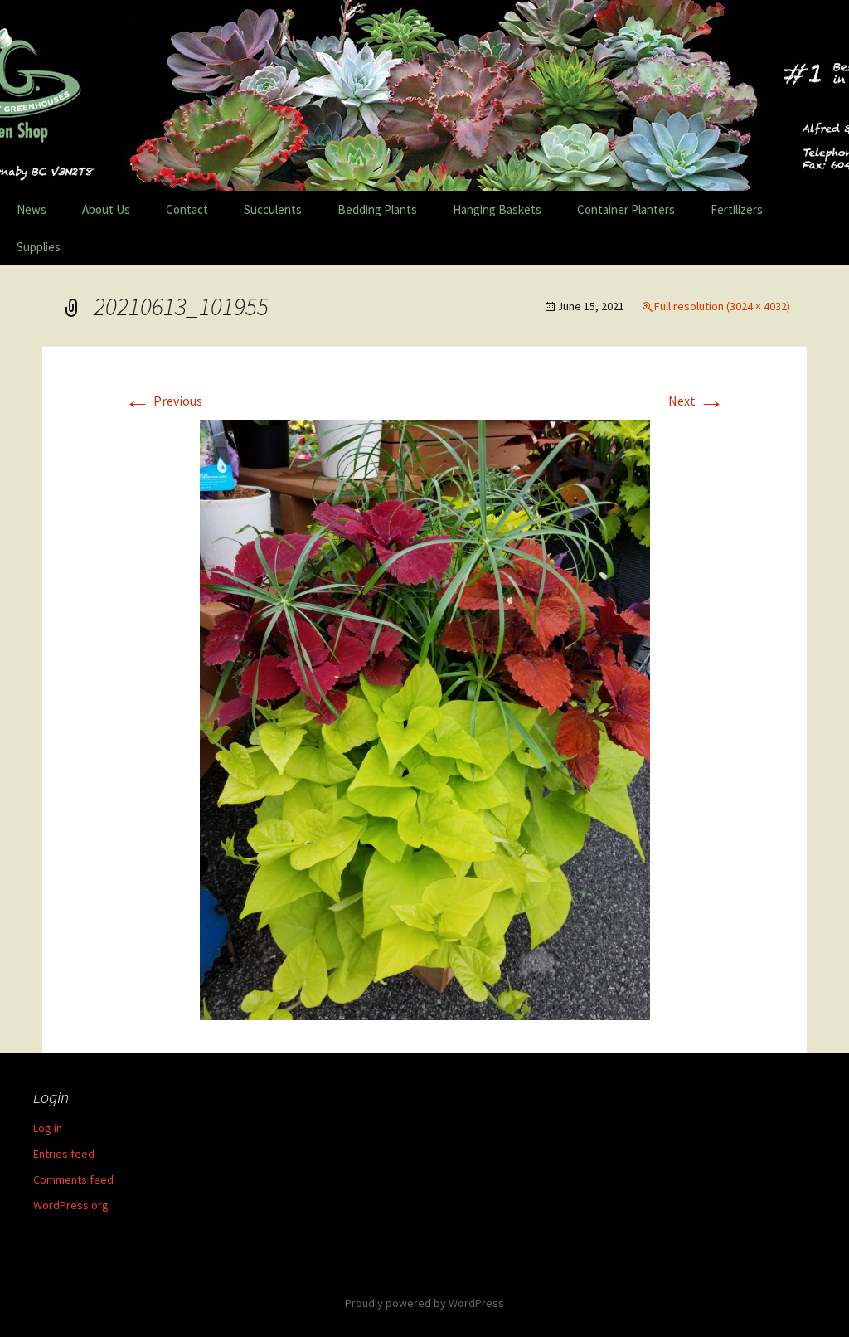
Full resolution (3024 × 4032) (722, 306)
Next (696, 400)
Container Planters (626, 209)
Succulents (273, 209)
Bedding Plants (377, 209)
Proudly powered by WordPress (424, 1303)
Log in (47, 1128)
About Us (106, 209)
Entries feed (64, 1153)
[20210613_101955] (425, 718)
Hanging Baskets (497, 209)
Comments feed (73, 1179)
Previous (163, 400)
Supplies (39, 247)
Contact (187, 209)
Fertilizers (737, 209)
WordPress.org (71, 1205)
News (31, 209)
